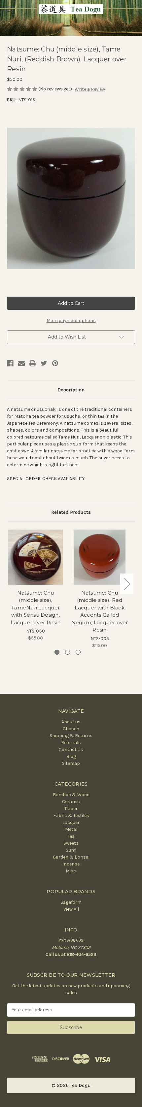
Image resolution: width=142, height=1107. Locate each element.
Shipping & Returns (71, 735)
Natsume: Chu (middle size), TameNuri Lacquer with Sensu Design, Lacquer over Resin (35, 608)
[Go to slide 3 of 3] (78, 652)
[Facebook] (10, 363)
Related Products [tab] (71, 512)
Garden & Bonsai (71, 857)
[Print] (32, 363)
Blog (71, 756)
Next (126, 584)
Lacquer (71, 822)
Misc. (71, 871)
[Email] (21, 363)
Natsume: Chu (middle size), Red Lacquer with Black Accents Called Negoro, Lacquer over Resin (99, 611)
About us (71, 722)
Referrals (71, 742)
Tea (71, 836)
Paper (71, 808)
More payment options (71, 320)
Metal (71, 829)
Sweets (71, 843)
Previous (8, 584)
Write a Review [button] (90, 89)
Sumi (71, 850)
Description (71, 390)
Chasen (71, 729)
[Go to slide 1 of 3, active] (56, 652)
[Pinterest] (55, 363)
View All (71, 909)
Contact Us (71, 749)
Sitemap (71, 763)
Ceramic (71, 801)
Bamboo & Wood (71, 795)
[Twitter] (44, 363)
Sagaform (71, 902)
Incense (71, 864)
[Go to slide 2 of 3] (67, 652)
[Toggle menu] (9, 9)
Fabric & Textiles (71, 815)
